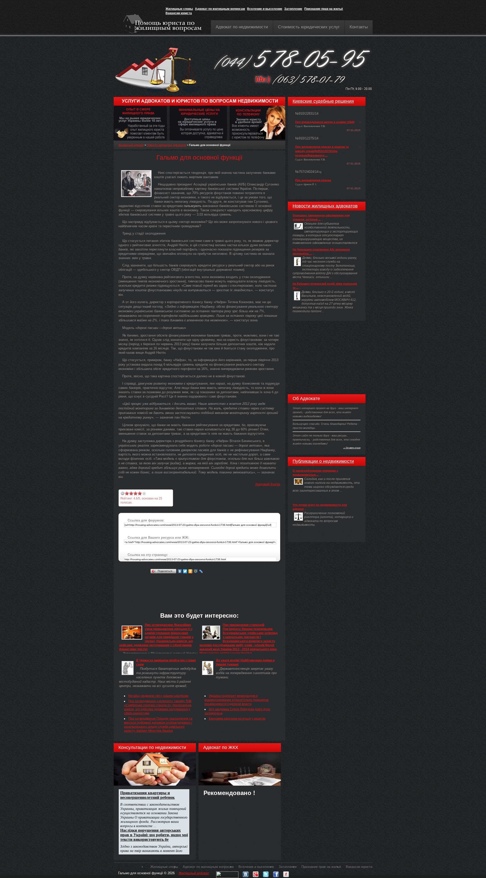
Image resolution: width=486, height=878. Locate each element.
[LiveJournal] (201, 571)
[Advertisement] (210, 586)
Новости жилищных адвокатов (166, 145)
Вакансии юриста (179, 13)
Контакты (359, 27)
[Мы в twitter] (266, 873)
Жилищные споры (179, 9)
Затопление (293, 9)
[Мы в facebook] (276, 873)
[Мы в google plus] (256, 873)
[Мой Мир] (195, 571)
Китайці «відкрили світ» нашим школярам (158, 696)
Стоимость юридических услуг (309, 27)
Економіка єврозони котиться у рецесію (237, 718)
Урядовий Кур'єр (267, 484)
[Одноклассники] (190, 571)
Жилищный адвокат (131, 145)
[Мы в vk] (245, 873)
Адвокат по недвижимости (242, 27)
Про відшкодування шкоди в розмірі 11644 (324, 121)
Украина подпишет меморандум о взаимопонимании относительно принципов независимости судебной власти (237, 700)
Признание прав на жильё (323, 9)
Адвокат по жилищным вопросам (220, 9)
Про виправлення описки (313, 180)
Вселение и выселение (264, 9)
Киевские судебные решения (323, 101)
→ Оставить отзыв (351, 447)
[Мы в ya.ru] (286, 873)
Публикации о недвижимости (323, 461)
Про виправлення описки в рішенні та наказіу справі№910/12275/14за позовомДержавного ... (322, 151)
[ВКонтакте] (180, 571)
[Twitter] (185, 571)
